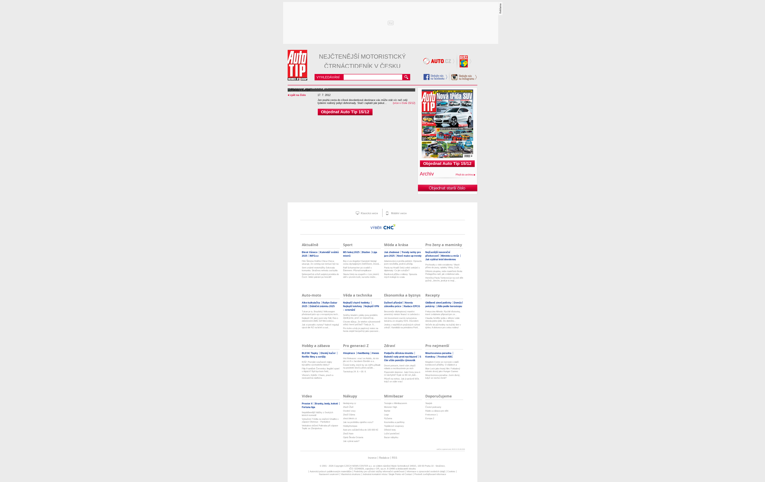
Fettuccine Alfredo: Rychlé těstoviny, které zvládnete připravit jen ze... (442, 312)
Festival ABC (445, 356)
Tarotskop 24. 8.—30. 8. (354, 371)
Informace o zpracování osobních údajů (426, 471)
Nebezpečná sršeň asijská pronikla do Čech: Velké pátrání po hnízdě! (320, 275)
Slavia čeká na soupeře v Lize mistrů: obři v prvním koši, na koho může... (361, 275)
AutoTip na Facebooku (436, 77)
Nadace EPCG (412, 306)
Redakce (384, 457)
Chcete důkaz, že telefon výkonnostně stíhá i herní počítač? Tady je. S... (361, 323)
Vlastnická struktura (350, 474)
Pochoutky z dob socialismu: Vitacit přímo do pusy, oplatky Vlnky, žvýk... (443, 266)
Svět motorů (464, 62)
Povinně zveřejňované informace (430, 474)
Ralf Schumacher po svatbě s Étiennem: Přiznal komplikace (357, 269)
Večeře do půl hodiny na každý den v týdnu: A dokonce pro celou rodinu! (443, 326)
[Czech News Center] (389, 227)
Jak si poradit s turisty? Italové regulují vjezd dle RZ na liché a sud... (320, 326)
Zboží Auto (348, 433)
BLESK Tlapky (310, 353)
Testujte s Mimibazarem (395, 403)
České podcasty (433, 407)
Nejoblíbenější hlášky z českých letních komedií (317, 413)
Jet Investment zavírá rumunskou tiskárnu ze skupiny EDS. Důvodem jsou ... (401, 319)
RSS (394, 457)
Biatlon (366, 252)
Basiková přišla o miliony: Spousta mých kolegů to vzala (400, 275)
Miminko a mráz (450, 255)
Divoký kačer (328, 353)
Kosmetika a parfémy (394, 422)
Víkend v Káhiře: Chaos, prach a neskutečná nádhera (317, 376)
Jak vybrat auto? (351, 441)
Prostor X (307, 403)
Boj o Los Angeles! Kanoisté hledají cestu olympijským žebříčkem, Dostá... (362, 262)
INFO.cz (314, 255)
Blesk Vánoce (310, 252)
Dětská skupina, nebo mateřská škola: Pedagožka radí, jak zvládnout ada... (444, 272)
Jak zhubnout (392, 252)
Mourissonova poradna (438, 353)
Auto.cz (439, 62)
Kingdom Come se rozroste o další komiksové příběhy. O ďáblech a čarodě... (442, 363)
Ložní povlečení (391, 433)
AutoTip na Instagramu (463, 76)
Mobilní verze (398, 213)
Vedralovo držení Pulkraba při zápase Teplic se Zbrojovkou (320, 427)
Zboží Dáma (349, 414)
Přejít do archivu (464, 174)
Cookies (451, 471)
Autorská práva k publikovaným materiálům (331, 471)
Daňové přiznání (393, 302)
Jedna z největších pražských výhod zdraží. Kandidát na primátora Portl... (402, 326)
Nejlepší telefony (353, 306)
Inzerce (372, 457)
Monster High (390, 407)
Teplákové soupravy (394, 426)
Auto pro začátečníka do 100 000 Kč (360, 430)
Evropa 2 (429, 418)
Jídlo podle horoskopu (449, 306)
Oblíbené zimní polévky (438, 302)
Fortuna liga (308, 407)
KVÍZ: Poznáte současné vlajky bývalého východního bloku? (317, 363)
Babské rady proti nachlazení (401, 356)
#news (375, 353)
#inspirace (349, 353)
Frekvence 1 (431, 414)
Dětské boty (390, 430)
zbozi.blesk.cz (350, 418)
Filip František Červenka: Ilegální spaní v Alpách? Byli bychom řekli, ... (320, 370)
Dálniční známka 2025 (322, 306)
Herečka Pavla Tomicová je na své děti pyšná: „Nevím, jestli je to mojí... (444, 279)
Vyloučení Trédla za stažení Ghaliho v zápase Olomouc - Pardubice (320, 420)
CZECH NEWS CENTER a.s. (358, 466)
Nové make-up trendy (409, 255)
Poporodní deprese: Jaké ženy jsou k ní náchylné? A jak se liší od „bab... (402, 373)
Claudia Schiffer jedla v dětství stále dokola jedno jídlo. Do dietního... (442, 319)
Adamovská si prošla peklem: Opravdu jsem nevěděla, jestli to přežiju (403, 262)
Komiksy (430, 356)
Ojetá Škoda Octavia (353, 437)
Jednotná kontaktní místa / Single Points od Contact (387, 474)
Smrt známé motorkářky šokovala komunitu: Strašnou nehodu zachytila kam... (319, 269)
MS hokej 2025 (351, 252)
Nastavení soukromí (329, 474)
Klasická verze (369, 213)
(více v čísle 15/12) (404, 103)
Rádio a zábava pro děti (436, 411)
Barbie (387, 411)
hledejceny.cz (349, 403)
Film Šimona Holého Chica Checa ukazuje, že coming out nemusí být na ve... (320, 262)
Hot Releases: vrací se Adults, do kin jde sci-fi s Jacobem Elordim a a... (361, 359)
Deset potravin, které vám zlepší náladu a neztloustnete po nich (400, 367)
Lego (386, 414)
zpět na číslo (298, 95)
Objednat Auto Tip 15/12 (345, 111)
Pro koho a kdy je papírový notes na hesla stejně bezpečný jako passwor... (361, 329)
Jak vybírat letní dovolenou (440, 259)
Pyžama (388, 418)
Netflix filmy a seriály (314, 356)
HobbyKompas (350, 426)
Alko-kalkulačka (311, 302)
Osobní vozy (349, 411)
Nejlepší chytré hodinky (356, 302)
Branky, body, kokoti (326, 403)
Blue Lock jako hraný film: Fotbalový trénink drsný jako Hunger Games (442, 370)
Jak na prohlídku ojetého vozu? (358, 422)
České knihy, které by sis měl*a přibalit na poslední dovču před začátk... (361, 366)
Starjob (428, 403)
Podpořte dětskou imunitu (399, 353)
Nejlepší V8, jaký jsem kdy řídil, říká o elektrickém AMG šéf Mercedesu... (320, 319)
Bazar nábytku (391, 437)
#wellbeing (363, 353)
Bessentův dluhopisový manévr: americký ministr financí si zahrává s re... (402, 313)
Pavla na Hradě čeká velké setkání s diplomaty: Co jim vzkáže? (402, 269)
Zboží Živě (348, 407)
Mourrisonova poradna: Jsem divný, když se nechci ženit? (442, 376)
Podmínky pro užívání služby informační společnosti (379, 471)
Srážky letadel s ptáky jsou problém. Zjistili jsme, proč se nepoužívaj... (360, 316)
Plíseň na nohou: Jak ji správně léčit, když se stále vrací (401, 380)
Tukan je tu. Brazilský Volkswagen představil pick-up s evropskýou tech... (320, 312)
